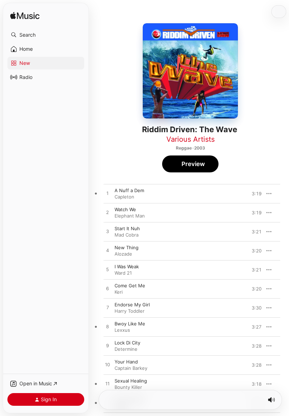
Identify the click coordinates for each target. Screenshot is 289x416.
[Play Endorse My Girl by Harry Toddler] (107, 308)
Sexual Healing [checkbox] (131, 381)
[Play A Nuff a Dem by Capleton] (107, 193)
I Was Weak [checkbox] (127, 266)
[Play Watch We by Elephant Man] (107, 212)
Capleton (124, 197)
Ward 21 (123, 273)
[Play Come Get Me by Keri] (107, 289)
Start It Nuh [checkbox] (127, 228)
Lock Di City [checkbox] (127, 342)
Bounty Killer (128, 387)
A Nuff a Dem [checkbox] (129, 190)
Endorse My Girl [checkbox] (132, 304)
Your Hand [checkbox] (126, 362)
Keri (119, 292)
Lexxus (122, 330)
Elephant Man (130, 216)
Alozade (123, 254)
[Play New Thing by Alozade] (107, 250)
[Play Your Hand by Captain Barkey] (107, 365)
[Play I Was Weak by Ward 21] (107, 270)
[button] (46, 35)
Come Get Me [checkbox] (130, 285)
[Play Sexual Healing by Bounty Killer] (107, 384)
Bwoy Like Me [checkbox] (130, 323)
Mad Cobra (127, 235)
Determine (126, 349)
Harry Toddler (129, 311)
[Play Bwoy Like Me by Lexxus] (107, 327)
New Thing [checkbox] (127, 247)
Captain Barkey (131, 368)
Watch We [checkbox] (125, 209)
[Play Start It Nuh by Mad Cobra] (107, 231)
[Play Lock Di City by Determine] (107, 346)
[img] (24, 16)
